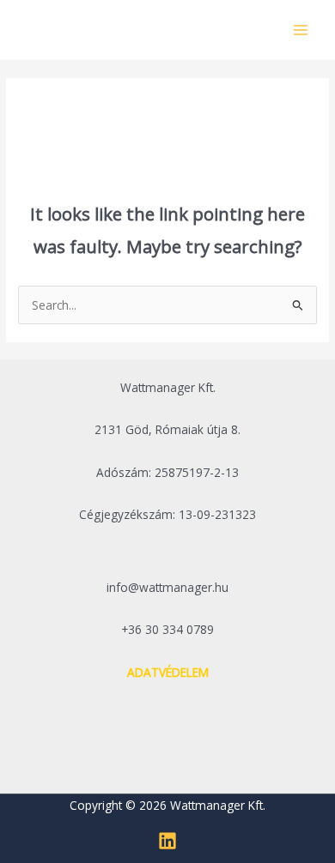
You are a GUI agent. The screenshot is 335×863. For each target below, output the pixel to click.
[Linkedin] (167, 840)
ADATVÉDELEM (168, 672)
